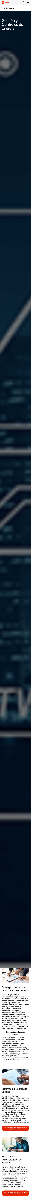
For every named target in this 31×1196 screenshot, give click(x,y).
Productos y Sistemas (8, 8)
